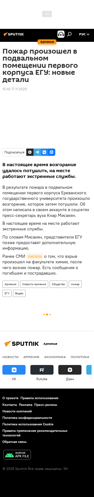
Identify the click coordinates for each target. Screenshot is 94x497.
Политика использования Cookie (28, 424)
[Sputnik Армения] (14, 36)
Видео (19, 293)
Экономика (55, 357)
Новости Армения (34, 284)
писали (35, 256)
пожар (75, 284)
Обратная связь (14, 442)
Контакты (9, 405)
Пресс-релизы (45, 405)
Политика (80, 357)
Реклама (25, 405)
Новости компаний (17, 411)
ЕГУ (7, 293)
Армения (10, 284)
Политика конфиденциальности (27, 417)
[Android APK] (17, 455)
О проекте (10, 398)
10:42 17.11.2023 (14, 89)
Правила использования (39, 398)
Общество (58, 284)
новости (10, 357)
